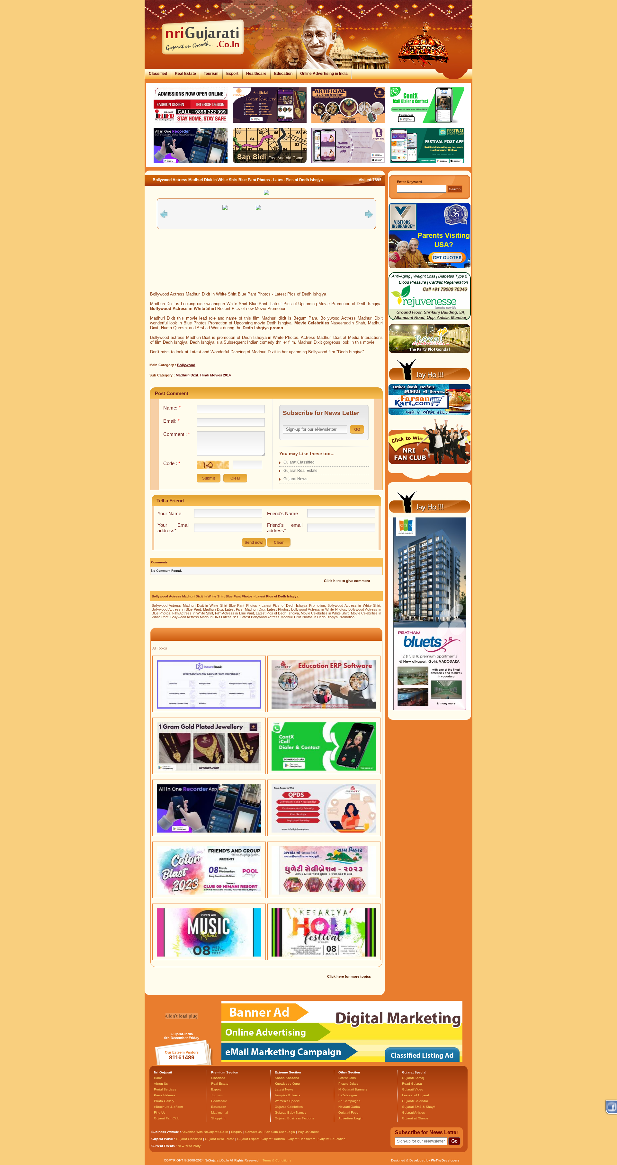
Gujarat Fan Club (166, 1118)
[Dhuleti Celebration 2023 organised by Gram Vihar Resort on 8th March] (324, 893)
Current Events (163, 1146)
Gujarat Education (331, 1139)
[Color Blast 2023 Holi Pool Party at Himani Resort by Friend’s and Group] (209, 893)
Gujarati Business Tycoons (294, 1118)
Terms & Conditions (277, 1160)
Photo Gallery (164, 1101)
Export (232, 73)
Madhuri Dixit (187, 375)
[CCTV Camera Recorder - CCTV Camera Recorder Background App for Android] (209, 831)
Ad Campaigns (349, 1101)
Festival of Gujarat (415, 1095)
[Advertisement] (266, 270)
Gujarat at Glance (415, 1118)
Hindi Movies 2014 (215, 375)
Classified (158, 73)
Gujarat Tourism (273, 1139)
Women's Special (287, 1101)
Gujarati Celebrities (289, 1106)
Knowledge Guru (287, 1083)
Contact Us (253, 1132)
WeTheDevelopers (445, 1160)
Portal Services (165, 1089)
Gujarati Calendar (415, 1101)
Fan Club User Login (279, 1132)
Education (283, 73)
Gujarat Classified (299, 462)
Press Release (164, 1095)
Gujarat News (295, 479)
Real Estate (185, 73)
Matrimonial (219, 1112)
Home (158, 1078)
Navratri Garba (349, 1106)
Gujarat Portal (162, 1139)
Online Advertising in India (324, 73)
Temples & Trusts (287, 1095)
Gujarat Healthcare (302, 1139)
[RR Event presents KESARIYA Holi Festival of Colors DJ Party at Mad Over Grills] (324, 955)
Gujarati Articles (413, 1112)
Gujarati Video (412, 1089)
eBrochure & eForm (168, 1106)
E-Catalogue (347, 1095)
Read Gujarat (412, 1083)
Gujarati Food (348, 1112)
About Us (161, 1083)
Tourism (211, 73)
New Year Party (189, 1146)
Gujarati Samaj (413, 1078)
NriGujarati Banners (352, 1089)
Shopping (218, 1118)
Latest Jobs (347, 1078)
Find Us (159, 1112)
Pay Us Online (308, 1132)
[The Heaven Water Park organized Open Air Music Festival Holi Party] (209, 955)
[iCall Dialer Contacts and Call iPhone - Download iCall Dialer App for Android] (324, 769)
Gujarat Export (248, 1139)
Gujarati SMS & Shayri (418, 1106)
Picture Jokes (348, 1083)
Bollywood (186, 365)
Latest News (284, 1089)
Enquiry (237, 1132)
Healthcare (256, 73)
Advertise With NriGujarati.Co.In (205, 1132)
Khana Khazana (287, 1078)
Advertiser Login (350, 1118)
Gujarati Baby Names (290, 1112)
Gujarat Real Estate (300, 470)
